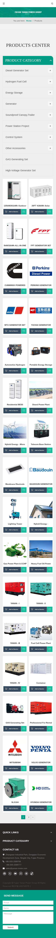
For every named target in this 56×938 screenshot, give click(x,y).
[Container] (40, 668)
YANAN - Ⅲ (15, 643)
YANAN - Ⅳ (15, 683)
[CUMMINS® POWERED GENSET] (15, 270)
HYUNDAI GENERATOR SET (41, 802)
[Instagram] (21, 873)
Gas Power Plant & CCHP (15, 564)
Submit (10, 927)
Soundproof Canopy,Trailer (28, 115)
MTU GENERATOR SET (14, 325)
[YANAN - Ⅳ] (15, 668)
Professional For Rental (41, 723)
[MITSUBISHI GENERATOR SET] (15, 748)
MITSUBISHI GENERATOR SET (15, 762)
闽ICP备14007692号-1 (21, 886)
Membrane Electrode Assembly (14, 484)
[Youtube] (15, 873)
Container (41, 683)
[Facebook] (4, 873)
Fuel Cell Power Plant (41, 643)
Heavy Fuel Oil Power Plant (41, 564)
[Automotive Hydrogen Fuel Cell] (15, 350)
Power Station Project (28, 126)
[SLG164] (15, 787)
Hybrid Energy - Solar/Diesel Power (41, 524)
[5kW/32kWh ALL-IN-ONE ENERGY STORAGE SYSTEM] (15, 231)
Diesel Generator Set (28, 70)
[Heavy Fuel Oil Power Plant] (40, 549)
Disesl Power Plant (41, 404)
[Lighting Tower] (15, 509)
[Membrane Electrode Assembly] (15, 469)
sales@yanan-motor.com (16, 868)
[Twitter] (10, 873)
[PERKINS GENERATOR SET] (40, 270)
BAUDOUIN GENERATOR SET (41, 484)
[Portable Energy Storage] (40, 350)
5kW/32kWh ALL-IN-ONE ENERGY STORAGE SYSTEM (15, 245)
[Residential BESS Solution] (15, 390)
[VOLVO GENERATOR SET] (40, 748)
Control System (28, 137)
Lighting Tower (15, 524)
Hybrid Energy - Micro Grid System (15, 444)
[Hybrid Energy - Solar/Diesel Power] (40, 509)
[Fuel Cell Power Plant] (40, 628)
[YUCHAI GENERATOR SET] (40, 310)
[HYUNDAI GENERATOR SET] (40, 787)
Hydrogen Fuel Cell (28, 81)
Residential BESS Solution (15, 404)
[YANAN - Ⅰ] (15, 589)
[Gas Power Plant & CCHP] (15, 549)
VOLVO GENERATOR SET (40, 762)
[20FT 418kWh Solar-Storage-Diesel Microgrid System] (40, 191)
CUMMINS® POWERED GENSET (15, 285)
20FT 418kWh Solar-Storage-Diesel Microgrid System (40, 206)
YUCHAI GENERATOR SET (41, 325)
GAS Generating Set (17, 159)
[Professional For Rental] (40, 708)
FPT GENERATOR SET (41, 245)
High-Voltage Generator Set (21, 170)
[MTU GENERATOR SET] (15, 310)
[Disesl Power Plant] (40, 390)
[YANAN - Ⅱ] (40, 589)
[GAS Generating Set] (15, 708)
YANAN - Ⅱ (41, 603)
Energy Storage (28, 92)
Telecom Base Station (41, 444)
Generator (28, 103)
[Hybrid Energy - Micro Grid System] (15, 430)
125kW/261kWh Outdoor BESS (15, 206)
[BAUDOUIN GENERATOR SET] (40, 469)
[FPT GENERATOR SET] (40, 231)
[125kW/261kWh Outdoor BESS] (15, 191)
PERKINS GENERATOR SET (41, 285)
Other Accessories (28, 148)
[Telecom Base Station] (40, 430)
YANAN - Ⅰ (15, 603)
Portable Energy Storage (41, 365)
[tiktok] (31, 873)
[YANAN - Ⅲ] (15, 628)
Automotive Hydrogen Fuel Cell (15, 365)
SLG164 (15, 802)
